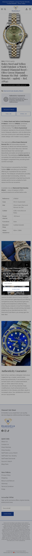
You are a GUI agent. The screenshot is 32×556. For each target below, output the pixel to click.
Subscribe (16, 289)
